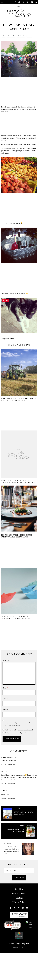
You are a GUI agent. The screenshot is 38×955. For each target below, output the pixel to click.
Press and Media (19, 893)
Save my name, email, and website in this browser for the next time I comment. (18, 724)
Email (5, 699)
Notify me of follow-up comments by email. (19, 730)
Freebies (19, 889)
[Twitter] (19, 2)
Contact (19, 898)
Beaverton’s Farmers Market (27, 144)
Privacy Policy (19, 902)
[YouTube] (32, 2)
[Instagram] (27, 2)
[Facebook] (15, 2)
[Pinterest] (23, 2)
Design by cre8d (19, 947)
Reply (3, 764)
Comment (6, 660)
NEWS (12, 338)
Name (5, 688)
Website (5, 709)
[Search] (36, 2)
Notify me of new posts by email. (15, 733)
